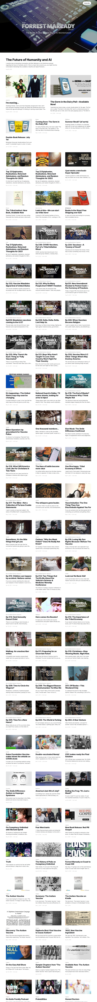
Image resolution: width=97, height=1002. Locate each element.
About (19, 3)
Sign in (79, 3)
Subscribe (87, 3)
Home (7, 3)
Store (24, 3)
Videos (13, 3)
